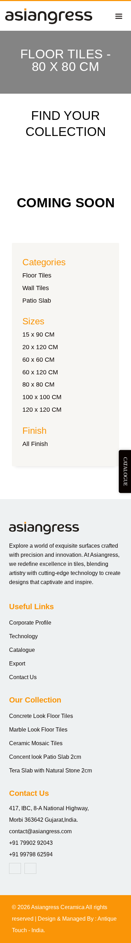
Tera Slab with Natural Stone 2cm (50, 770)
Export (17, 664)
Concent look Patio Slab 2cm (45, 757)
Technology (23, 636)
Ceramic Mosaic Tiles (36, 743)
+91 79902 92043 (31, 843)
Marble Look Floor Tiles (38, 730)
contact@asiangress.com (40, 831)
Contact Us (23, 677)
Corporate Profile (30, 623)
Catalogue (22, 650)
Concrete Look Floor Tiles (41, 716)
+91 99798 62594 (31, 854)
